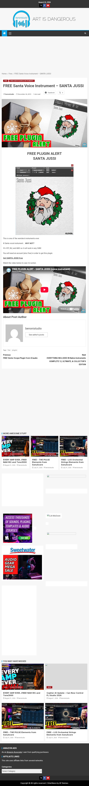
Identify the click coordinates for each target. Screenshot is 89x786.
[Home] (4, 33)
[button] (10, 33)
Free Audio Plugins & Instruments (21, 80)
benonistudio (9, 94)
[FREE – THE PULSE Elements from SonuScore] (44, 446)
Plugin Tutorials (16, 454)
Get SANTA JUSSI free (13, 258)
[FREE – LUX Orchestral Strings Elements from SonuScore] (73, 446)
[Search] (85, 33)
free (9, 350)
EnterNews (52, 783)
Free (5, 80)
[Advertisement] (44, 54)
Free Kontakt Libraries (47, 454)
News (49, 687)
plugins (14, 350)
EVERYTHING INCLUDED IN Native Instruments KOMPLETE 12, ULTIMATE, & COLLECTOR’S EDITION (66, 360)
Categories (7, 767)
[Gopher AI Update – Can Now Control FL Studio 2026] (66, 677)
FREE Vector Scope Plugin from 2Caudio (20, 356)
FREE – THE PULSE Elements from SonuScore (41, 462)
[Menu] (10, 33)
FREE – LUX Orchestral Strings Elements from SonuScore (72, 462)
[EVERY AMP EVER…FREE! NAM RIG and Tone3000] (15, 446)
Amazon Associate (14, 752)
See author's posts (36, 335)
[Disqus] (44, 400)
